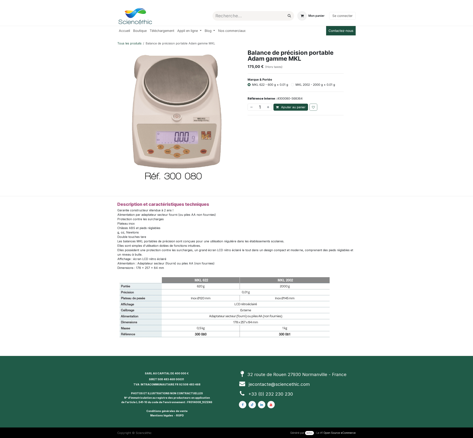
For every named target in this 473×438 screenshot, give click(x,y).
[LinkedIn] (261, 404)
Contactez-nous (341, 31)
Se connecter (342, 16)
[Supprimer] (251, 107)
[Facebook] (242, 404)
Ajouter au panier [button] (293, 107)
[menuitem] (124, 31)
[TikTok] (252, 404)
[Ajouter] (268, 107)
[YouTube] (271, 404)
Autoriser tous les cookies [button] (236, 239)
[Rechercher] (289, 16)
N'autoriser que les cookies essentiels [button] (236, 246)
